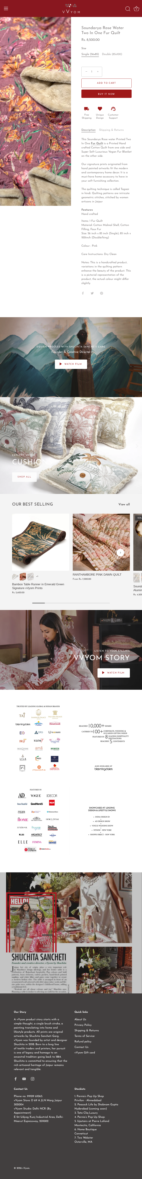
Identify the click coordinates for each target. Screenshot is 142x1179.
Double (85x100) (112, 54)
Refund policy (82, 1041)
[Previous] (5, 445)
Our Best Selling (32, 504)
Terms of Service (84, 1036)
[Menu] (6, 8)
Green (15, 576)
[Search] (128, 9)
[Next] (137, 445)
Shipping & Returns (111, 130)
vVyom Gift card (84, 1052)
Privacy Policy (83, 1025)
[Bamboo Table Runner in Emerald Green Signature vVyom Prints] (40, 542)
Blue (30, 576)
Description (88, 130)
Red (23, 576)
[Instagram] (32, 1078)
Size (83, 48)
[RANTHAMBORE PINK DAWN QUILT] (101, 542)
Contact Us (81, 1047)
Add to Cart (106, 83)
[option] (71, 445)
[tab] (90, 130)
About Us (80, 1019)
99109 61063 (34, 1096)
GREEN (136, 577)
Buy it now (106, 94)
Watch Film (73, 364)
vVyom (25, 1168)
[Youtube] (24, 1078)
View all (124, 504)
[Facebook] (15, 1078)
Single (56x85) (90, 54)
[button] (21, 552)
